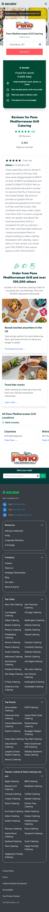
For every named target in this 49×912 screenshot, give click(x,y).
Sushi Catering (31, 841)
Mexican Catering (13, 828)
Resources (10, 525)
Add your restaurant (14, 531)
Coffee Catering (32, 794)
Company (9, 557)
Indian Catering (32, 811)
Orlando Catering (33, 652)
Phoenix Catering (13, 629)
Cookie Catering (12, 798)
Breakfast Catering (33, 786)
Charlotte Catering (33, 647)
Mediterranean (11, 13)
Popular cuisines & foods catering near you (23, 774)
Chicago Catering (33, 612)
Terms (5, 877)
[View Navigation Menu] (46, 4)
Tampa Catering (32, 634)
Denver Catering (12, 642)
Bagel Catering (12, 781)
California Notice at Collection (15, 883)
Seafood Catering (13, 841)
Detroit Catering (32, 656)
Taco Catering (11, 846)
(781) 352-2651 (18, 509)
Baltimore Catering (13, 656)
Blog (7, 577)
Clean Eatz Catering (14, 739)
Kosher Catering (12, 821)
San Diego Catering (14, 674)
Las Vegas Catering (33, 661)
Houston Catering (33, 642)
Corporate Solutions (14, 540)
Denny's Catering (13, 759)
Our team (9, 582)
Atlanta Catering (32, 625)
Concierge (10, 545)
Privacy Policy (8, 871)
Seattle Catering (32, 629)
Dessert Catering (32, 798)
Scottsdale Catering (34, 686)
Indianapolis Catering (34, 682)
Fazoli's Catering (12, 731)
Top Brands (10, 702)
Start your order (24, 470)
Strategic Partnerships (15, 572)
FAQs (7, 535)
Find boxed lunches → (15, 349)
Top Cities (9, 599)
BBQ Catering (31, 781)
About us (9, 568)
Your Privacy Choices (11, 896)
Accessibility (8, 890)
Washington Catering (34, 620)
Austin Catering (12, 652)
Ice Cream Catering (14, 811)
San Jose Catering (33, 669)
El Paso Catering (12, 682)
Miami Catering (12, 647)
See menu (24, 52)
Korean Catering (32, 816)
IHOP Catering (31, 707)
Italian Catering (12, 816)
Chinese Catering (13, 794)
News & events (12, 587)
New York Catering (13, 604)
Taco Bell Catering (33, 739)
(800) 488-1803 (18, 504)
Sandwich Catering (33, 833)
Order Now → (10, 440)
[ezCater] (9, 4)
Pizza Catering (31, 828)
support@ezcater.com (22, 515)
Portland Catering (13, 669)
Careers (8, 563)
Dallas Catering (12, 620)
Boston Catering (12, 625)
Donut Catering (12, 803)
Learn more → (11, 402)
